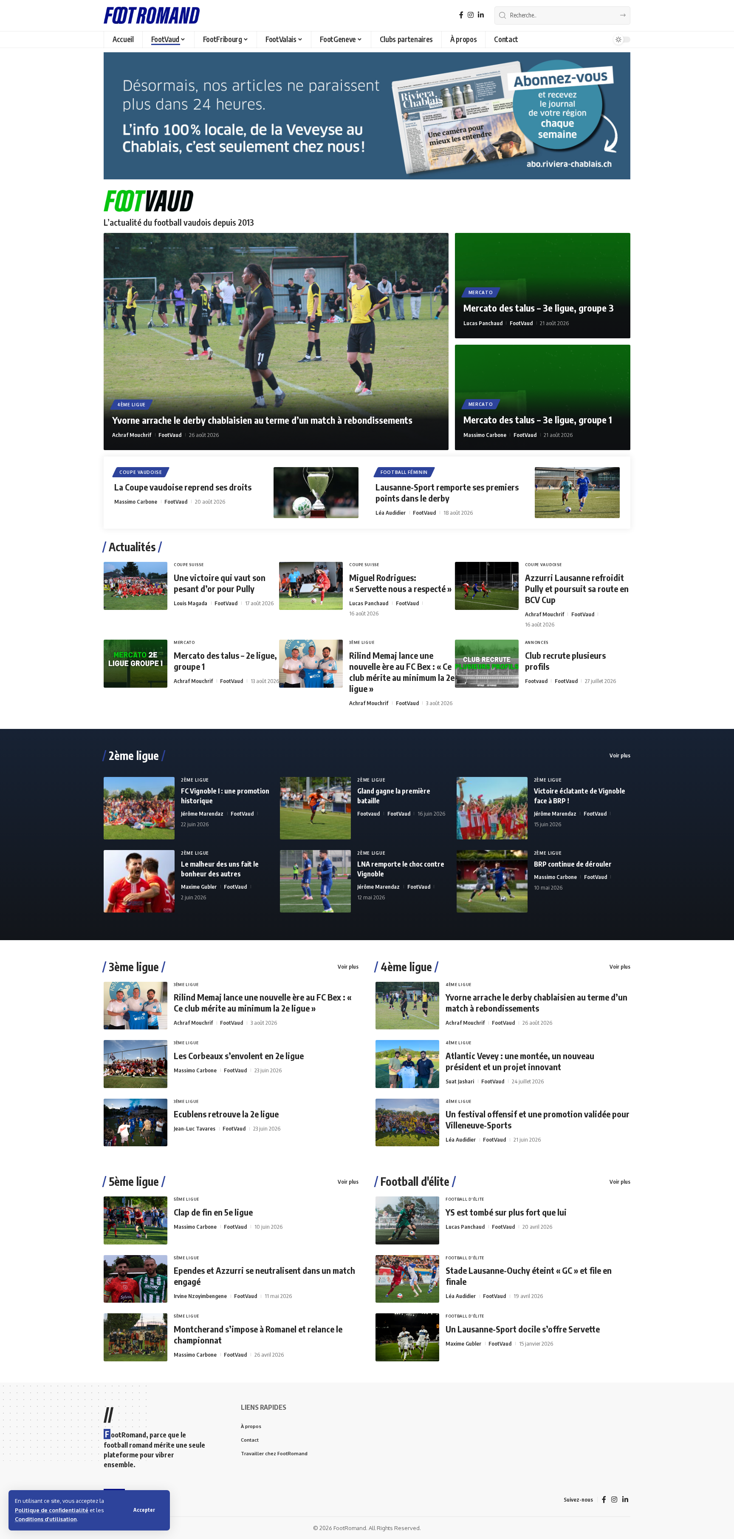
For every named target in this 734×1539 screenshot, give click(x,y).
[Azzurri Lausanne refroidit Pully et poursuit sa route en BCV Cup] (487, 586)
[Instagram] (471, 15)
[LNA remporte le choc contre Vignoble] (315, 881)
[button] (144, 1510)
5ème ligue (134, 1181)
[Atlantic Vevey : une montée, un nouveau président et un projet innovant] (407, 1064)
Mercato (481, 292)
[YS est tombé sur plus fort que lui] (407, 1220)
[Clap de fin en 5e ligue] (135, 1220)
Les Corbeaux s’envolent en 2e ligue (239, 1055)
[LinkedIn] (481, 15)
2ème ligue (134, 755)
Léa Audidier (390, 512)
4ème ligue (406, 966)
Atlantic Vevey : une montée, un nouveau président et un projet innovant (520, 1061)
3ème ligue (134, 966)
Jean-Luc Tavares (194, 1128)
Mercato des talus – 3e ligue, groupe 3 (538, 308)
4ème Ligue (131, 404)
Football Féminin (404, 472)
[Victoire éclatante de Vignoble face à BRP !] (492, 808)
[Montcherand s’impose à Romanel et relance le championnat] (135, 1337)
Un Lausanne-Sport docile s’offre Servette (523, 1329)
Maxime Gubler (199, 886)
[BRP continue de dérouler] (492, 881)
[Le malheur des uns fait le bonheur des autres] (139, 881)
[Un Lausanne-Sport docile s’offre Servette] (407, 1337)
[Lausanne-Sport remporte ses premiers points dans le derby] (577, 492)
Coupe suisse (188, 564)
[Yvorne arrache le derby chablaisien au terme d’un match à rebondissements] (276, 341)
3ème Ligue (361, 642)
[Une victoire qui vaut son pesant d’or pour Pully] (135, 586)
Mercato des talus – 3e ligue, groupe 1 (537, 419)
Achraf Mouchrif (131, 434)
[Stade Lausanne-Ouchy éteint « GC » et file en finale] (407, 1279)
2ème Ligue (195, 779)
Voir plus (620, 755)
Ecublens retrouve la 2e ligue (226, 1113)
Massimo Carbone (484, 434)
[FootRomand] (152, 15)
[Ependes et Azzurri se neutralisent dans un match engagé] (135, 1279)
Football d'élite (415, 1181)
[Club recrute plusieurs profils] (487, 664)
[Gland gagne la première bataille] (315, 808)
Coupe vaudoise (140, 472)
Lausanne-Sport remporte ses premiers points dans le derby (447, 492)
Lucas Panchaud (483, 323)
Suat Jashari (460, 1081)
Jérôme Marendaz (202, 813)
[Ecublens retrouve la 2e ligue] (135, 1123)
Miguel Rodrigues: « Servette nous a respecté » (400, 583)
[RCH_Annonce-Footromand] (367, 115)
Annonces (537, 642)
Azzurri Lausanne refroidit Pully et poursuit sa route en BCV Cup (577, 588)
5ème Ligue (186, 1199)
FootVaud (169, 434)
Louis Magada (190, 603)
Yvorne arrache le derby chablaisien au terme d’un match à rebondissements (262, 420)
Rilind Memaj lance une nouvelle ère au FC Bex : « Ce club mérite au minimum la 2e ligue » (402, 672)
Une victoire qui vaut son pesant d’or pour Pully (219, 583)
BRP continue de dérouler (573, 864)
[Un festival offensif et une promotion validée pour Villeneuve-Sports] (407, 1123)
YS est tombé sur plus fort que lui (506, 1212)
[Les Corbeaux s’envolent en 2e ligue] (135, 1064)
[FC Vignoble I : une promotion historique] (139, 808)
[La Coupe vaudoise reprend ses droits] (316, 492)
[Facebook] (461, 15)
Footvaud (536, 680)
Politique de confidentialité (51, 1510)
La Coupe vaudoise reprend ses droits (182, 487)
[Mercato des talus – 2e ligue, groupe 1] (135, 664)
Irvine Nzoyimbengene (200, 1295)
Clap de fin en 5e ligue (213, 1212)
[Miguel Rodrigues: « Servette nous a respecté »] (311, 586)
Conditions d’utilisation (46, 1519)
